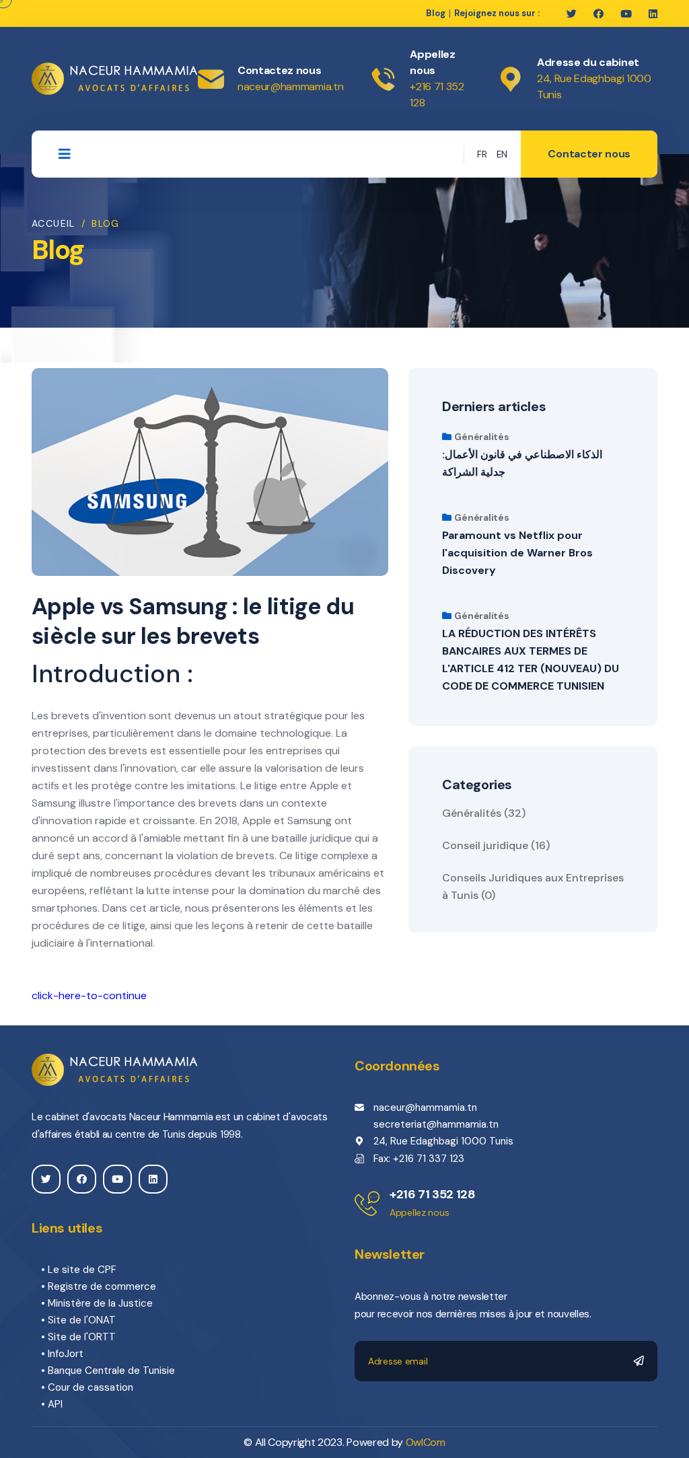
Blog (435, 13)
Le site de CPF (82, 1269)
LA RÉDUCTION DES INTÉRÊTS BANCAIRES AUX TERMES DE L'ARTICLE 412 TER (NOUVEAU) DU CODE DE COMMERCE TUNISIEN (530, 659)
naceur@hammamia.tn (290, 86)
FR (482, 154)
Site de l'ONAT (82, 1320)
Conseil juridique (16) (496, 845)
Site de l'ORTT (82, 1337)
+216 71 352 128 (433, 1194)
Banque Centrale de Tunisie (111, 1370)
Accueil (53, 223)
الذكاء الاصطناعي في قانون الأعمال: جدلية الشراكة (522, 463)
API (55, 1404)
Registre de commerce (102, 1286)
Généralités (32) (483, 813)
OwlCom (425, 1442)
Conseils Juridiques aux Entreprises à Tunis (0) (533, 886)
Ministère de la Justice (100, 1303)
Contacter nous (589, 154)
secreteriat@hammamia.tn (436, 1124)
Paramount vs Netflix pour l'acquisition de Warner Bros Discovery (517, 552)
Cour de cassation (90, 1387)
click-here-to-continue (89, 995)
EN (502, 154)
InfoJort (65, 1353)
